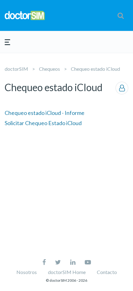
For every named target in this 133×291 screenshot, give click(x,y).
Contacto (107, 272)
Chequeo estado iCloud (95, 69)
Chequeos (49, 69)
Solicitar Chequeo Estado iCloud (43, 123)
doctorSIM (16, 69)
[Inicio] (25, 15)
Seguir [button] (121, 88)
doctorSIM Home (67, 272)
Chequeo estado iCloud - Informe (44, 112)
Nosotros (26, 272)
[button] (120, 15)
